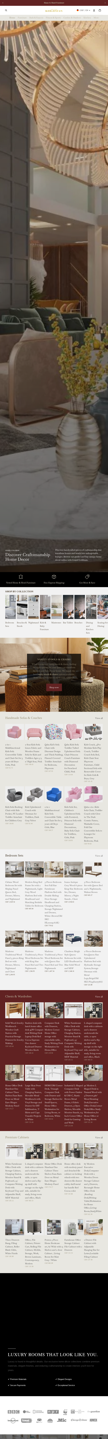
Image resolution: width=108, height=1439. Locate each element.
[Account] (94, 10)
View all (99, 718)
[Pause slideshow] (46, 709)
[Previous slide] (3, 3)
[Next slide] (105, 3)
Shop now (66, 687)
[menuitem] (96, 18)
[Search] (6, 10)
